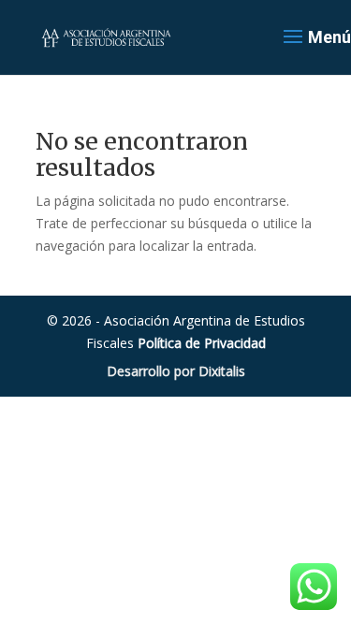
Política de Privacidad (202, 343)
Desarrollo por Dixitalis (176, 371)
